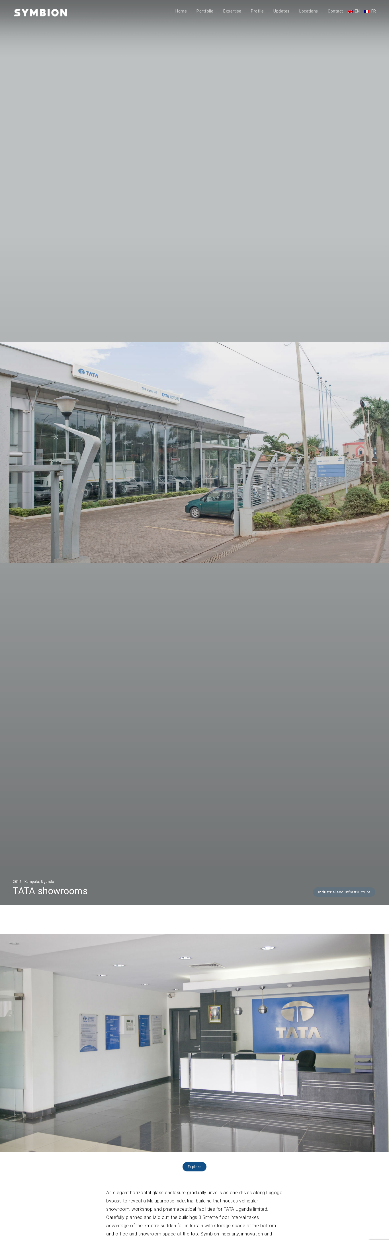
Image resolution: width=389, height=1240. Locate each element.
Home (181, 11)
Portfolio (205, 11)
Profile (257, 11)
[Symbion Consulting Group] (40, 13)
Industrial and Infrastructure (344, 891)
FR (373, 11)
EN (357, 11)
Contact (335, 11)
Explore (195, 1166)
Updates (281, 11)
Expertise (232, 11)
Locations (308, 11)
